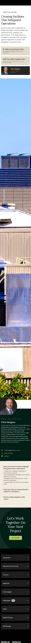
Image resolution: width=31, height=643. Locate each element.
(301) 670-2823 (8, 453)
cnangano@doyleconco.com (12, 450)
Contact (13, 72)
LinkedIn (6, 456)
